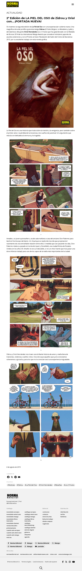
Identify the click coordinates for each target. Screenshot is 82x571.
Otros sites (9, 551)
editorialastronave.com (40, 554)
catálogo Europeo (30, 512)
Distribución (64, 508)
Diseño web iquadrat (51, 562)
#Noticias (11, 485)
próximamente (11, 528)
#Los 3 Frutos (69, 485)
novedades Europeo (12, 512)
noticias (9, 537)
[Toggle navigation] (73, 4)
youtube (41, 546)
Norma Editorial (16, 543)
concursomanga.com (65, 554)
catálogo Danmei (29, 528)
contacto (45, 514)
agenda (27, 537)
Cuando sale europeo (13, 530)
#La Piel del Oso (31, 485)
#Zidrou (20, 485)
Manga (29, 543)
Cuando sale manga (12, 535)
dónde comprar (47, 521)
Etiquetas (27, 534)
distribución (64, 512)
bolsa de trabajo (47, 519)
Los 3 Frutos (42, 32)
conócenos (45, 512)
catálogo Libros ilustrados (29, 520)
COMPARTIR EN (10, 474)
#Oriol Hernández (45, 485)
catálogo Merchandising (29, 524)
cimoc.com (53, 554)
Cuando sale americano (13, 533)
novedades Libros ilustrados (12, 520)
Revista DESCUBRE (11, 526)
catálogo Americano (30, 514)
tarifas (62, 514)
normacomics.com (26, 554)
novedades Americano (13, 514)
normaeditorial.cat (12, 554)
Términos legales (26, 562)
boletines (63, 517)
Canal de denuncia (38, 562)
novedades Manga (12, 517)
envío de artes (47, 517)
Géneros (27, 532)
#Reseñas (58, 485)
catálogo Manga (29, 517)
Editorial (45, 508)
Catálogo (9, 508)
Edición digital (29, 530)
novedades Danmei (12, 523)
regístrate (45, 524)
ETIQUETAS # (9, 482)
